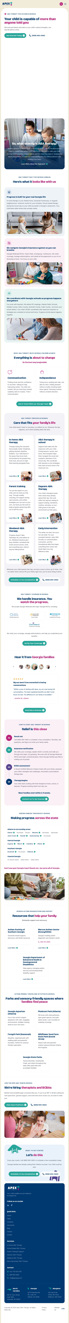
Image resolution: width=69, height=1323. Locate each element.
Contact (9, 1235)
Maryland (56, 1288)
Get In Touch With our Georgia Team (33, 404)
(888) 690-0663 (38, 35)
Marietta (35, 832)
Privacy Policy (44, 1309)
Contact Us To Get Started (33, 799)
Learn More (13, 476)
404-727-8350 (45, 942)
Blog (8, 1228)
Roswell (22, 836)
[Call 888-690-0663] (61, 4)
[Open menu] (65, 4)
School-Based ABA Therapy (16, 1248)
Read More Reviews (33, 710)
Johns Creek (11, 836)
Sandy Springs (34, 836)
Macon (20, 844)
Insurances (10, 1225)
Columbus (29, 844)
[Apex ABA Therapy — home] (14, 1188)
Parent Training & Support (15, 1251)
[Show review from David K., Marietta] (21, 667)
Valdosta (30, 852)
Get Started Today (14, 35)
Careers (9, 1231)
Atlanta (9, 832)
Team (9, 1219)
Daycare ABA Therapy (14, 1255)
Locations (10, 1222)
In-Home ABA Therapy (14, 1245)
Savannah (10, 852)
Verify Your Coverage (33, 643)
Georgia (33, 1288)
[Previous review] (13, 667)
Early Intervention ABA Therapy (17, 1261)
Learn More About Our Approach (33, 164)
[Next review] (55, 667)
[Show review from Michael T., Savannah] (41, 666)
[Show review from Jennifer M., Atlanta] (34, 667)
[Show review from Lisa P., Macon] (27, 666)
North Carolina (16, 1289)
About (9, 1215)
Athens (39, 844)
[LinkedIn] (8, 1205)
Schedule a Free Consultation (23, 580)
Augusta (10, 844)
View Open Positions (14, 1105)
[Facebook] (12, 1205)
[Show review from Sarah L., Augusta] (48, 667)
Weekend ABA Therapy (14, 1258)
